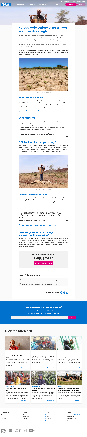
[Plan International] (6, 4)
